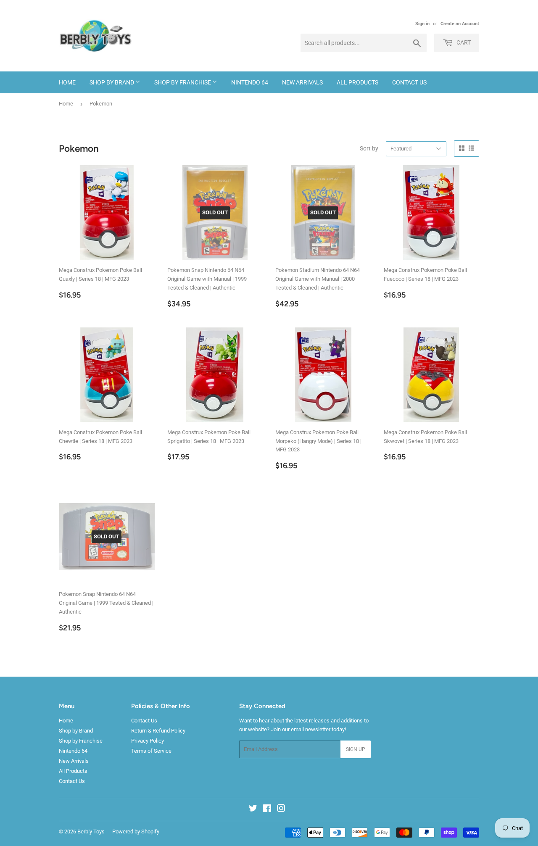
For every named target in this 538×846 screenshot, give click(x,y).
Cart (463, 42)
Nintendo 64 (249, 82)
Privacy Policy (147, 741)
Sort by (369, 148)
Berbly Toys (91, 831)
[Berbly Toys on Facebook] (267, 809)
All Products (357, 82)
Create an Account (459, 23)
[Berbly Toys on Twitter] (253, 809)
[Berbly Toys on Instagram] (281, 809)
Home (67, 82)
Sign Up (355, 749)
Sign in (422, 23)
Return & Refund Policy (158, 730)
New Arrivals (302, 82)
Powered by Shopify (135, 831)
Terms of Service (151, 751)
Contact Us (409, 82)
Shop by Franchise (183, 82)
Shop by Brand (112, 82)
